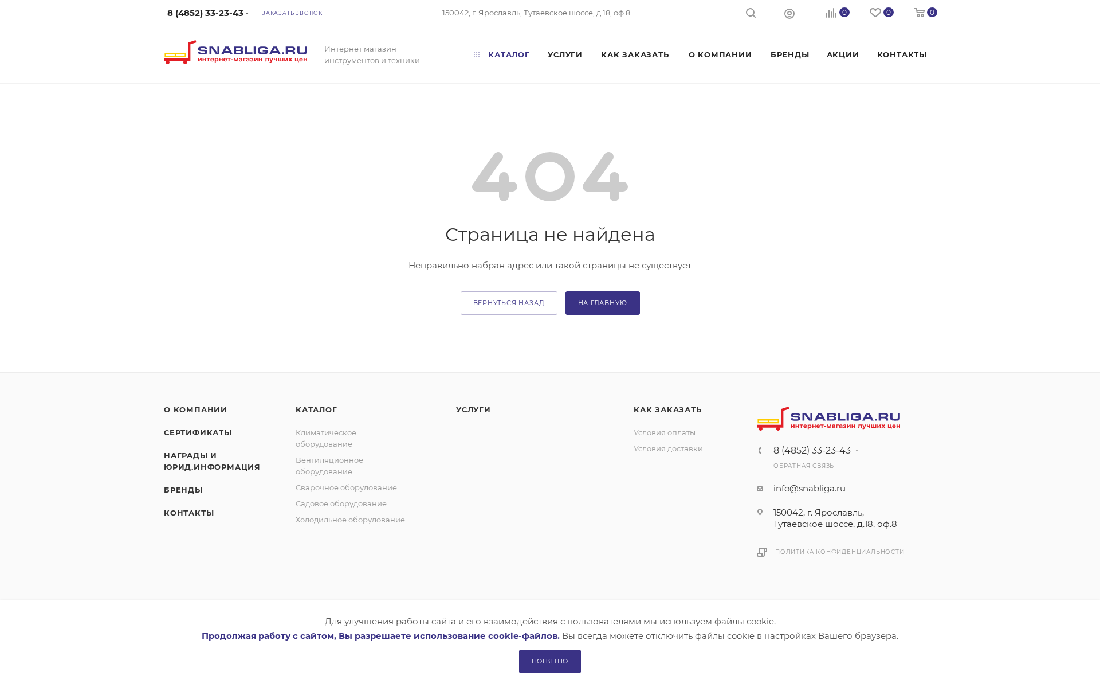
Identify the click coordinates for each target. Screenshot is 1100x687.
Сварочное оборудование (346, 487)
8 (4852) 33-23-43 (812, 450)
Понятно (550, 661)
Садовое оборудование (341, 503)
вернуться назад (509, 303)
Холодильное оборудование (350, 519)
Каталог (316, 409)
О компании (195, 409)
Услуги (473, 409)
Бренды (183, 489)
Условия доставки (668, 448)
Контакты (189, 512)
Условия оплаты (665, 432)
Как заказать (668, 409)
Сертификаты (198, 432)
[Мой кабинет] (789, 13)
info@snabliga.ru (809, 488)
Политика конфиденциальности (840, 552)
